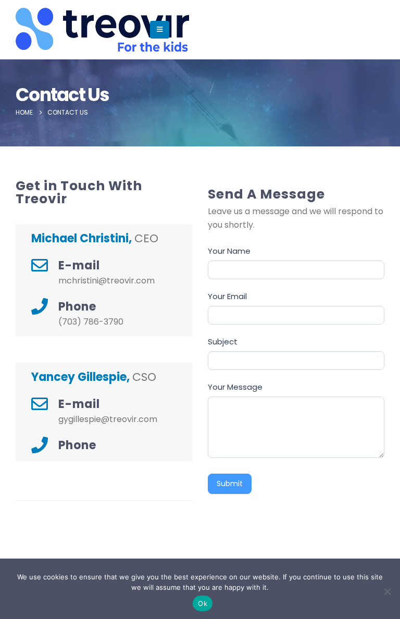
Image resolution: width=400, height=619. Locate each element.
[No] (387, 591)
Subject (223, 341)
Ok (202, 603)
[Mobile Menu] (159, 30)
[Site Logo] (48, 30)
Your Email (227, 296)
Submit (230, 483)
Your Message (235, 386)
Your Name (229, 250)
